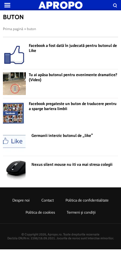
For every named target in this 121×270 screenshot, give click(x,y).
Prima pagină (13, 29)
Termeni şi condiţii (81, 212)
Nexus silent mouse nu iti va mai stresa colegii (71, 164)
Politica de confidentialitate (87, 200)
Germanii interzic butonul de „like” (62, 135)
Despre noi (21, 200)
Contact (47, 200)
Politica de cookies (40, 212)
